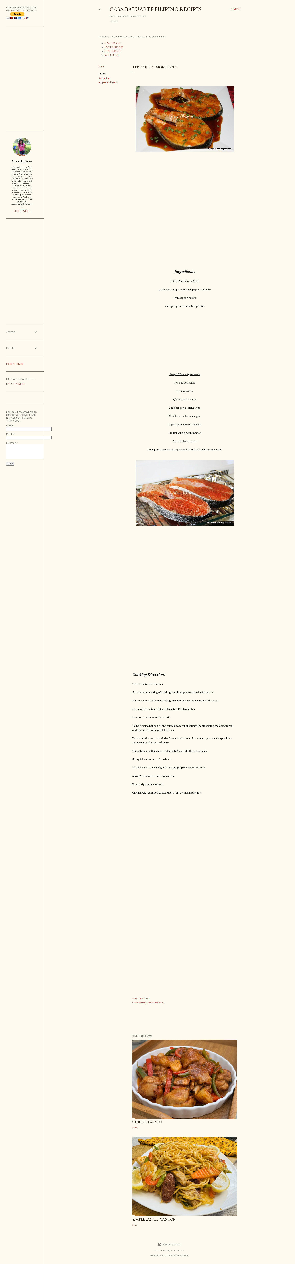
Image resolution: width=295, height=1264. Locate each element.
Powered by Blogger (172, 1244)
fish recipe (104, 78)
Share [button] (101, 66)
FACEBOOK (113, 43)
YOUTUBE (112, 55)
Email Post (144, 998)
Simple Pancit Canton (154, 1219)
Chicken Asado (147, 1121)
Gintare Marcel (177, 1250)
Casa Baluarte (22, 161)
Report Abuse (14, 363)
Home (114, 21)
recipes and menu (108, 82)
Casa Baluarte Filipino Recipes (155, 9)
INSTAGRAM (114, 47)
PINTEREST (113, 51)
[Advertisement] (184, 187)
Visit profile (22, 211)
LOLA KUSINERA (15, 384)
